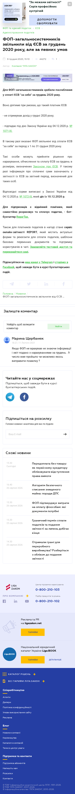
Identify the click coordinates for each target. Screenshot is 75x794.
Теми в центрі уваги (13, 748)
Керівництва (9, 738)
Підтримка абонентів (14, 763)
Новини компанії (11, 732)
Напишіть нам (10, 768)
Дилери (7, 702)
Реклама (7, 717)
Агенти (6, 697)
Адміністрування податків (18, 32)
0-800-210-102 (47, 601)
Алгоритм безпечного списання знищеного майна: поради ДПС (47, 489)
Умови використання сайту (17, 712)
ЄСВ (37, 28)
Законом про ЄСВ (45, 166)
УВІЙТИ (58, 326)
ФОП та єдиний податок (17, 28)
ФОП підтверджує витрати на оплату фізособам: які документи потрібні (50, 507)
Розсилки (8, 773)
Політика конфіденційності (17, 707)
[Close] (70, 4)
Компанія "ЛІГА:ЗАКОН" (24, 66)
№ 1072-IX (25, 196)
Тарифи (33, 632)
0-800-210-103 (47, 589)
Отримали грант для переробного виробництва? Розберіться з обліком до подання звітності (50, 550)
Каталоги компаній (13, 743)
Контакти (8, 778)
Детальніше (55, 660)
